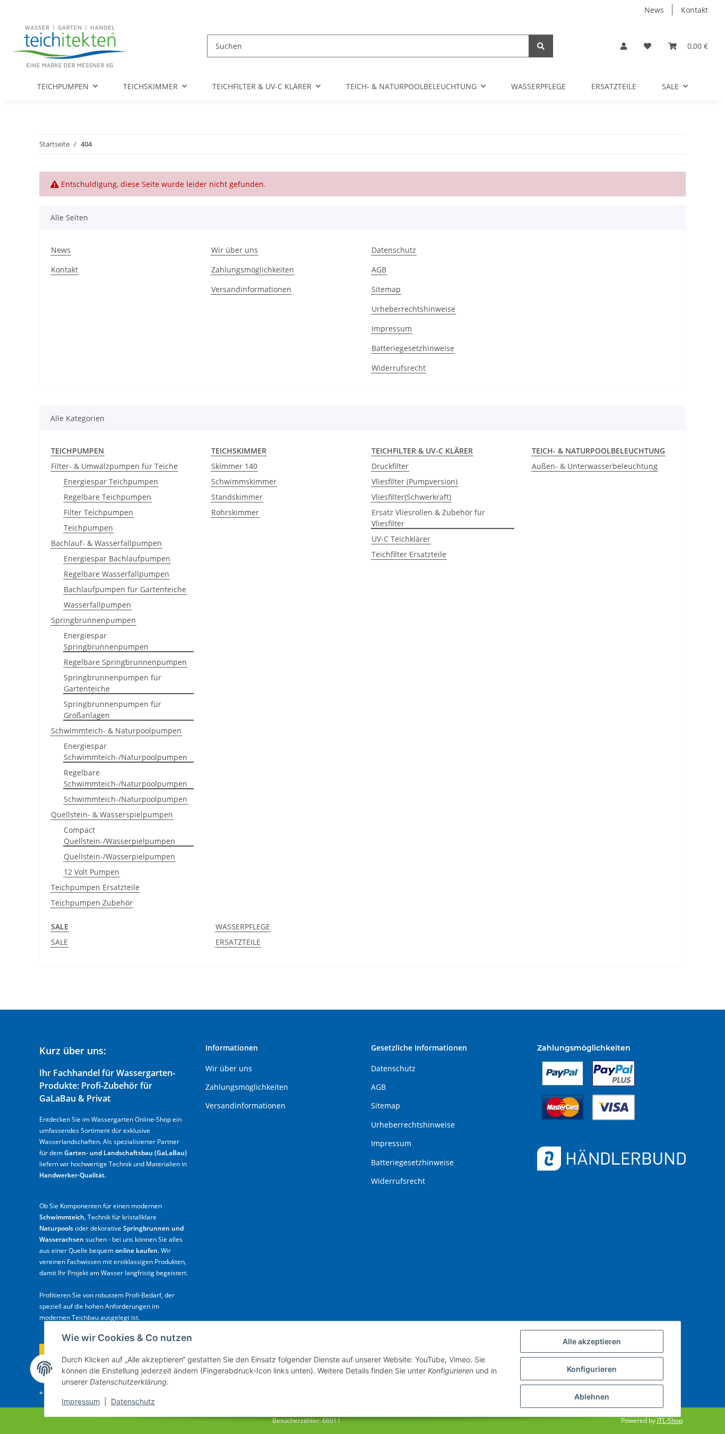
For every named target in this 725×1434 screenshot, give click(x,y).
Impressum (81, 1401)
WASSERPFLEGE (242, 926)
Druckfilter (390, 466)
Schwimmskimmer (244, 481)
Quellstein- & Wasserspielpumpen (112, 814)
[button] (623, 46)
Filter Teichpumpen (98, 512)
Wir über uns (234, 250)
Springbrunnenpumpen (93, 620)
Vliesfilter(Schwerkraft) (411, 497)
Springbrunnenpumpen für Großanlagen (112, 709)
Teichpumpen (88, 528)
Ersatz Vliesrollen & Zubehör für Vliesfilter (428, 517)
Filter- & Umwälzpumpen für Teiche (114, 466)
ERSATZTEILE (238, 942)
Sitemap (386, 289)
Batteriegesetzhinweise (413, 348)
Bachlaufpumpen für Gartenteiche (125, 589)
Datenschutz (133, 1401)
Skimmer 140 (234, 466)
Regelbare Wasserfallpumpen (116, 574)
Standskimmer (237, 497)
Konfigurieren (592, 1368)
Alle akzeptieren (592, 1341)
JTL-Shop (670, 1420)
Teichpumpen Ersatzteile (95, 887)
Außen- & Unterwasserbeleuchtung (595, 466)
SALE (59, 942)
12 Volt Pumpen (91, 872)
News (654, 10)
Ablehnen (591, 1396)
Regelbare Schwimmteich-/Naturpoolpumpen (125, 778)
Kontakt (694, 10)
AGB (379, 269)
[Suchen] (541, 46)
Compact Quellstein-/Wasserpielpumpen (119, 835)
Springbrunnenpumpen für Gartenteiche (112, 683)
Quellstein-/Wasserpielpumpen (119, 856)
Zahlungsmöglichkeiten (252, 269)
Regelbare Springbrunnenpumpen (125, 662)
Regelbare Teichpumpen (107, 497)
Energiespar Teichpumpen (111, 481)
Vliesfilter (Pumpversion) (415, 481)
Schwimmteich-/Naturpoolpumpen (125, 799)
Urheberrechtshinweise (413, 309)
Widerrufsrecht (399, 368)
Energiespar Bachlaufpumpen (117, 558)
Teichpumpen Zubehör (92, 903)
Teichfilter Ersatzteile (409, 554)
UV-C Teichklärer (401, 539)
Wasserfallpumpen (97, 605)
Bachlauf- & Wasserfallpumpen (106, 543)
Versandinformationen (251, 289)
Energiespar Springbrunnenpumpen (106, 641)
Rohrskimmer (235, 512)
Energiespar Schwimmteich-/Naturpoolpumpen (125, 751)
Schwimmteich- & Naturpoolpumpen (116, 730)
